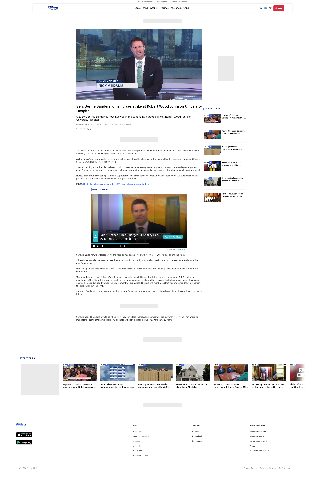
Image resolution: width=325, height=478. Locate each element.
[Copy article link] (91, 129)
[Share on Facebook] (84, 129)
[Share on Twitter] (88, 129)
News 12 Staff (81, 124)
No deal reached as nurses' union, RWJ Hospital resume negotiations (116, 184)
